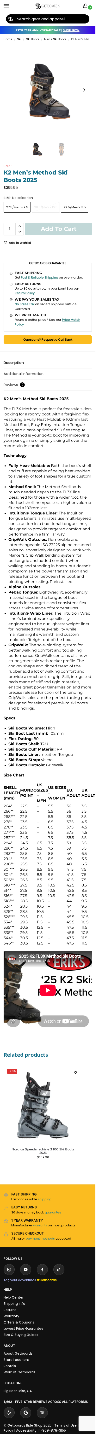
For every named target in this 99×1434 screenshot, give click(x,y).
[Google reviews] (25, 1412)
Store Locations (17, 1359)
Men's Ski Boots (55, 39)
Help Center (14, 1297)
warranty (40, 1225)
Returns (10, 1309)
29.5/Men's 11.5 (74, 207)
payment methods (40, 1238)
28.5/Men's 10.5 (45, 207)
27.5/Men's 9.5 (17, 207)
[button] (86, 6)
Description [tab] (14, 362)
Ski (19, 39)
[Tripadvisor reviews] (42, 1412)
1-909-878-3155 (52, 1430)
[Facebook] (42, 1269)
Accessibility (26, 1430)
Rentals (10, 1366)
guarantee (53, 1212)
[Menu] (11, 6)
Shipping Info (14, 1303)
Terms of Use (65, 1425)
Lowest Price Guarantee (23, 1328)
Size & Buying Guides (21, 1334)
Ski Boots (32, 39)
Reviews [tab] (13, 384)
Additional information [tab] (23, 373)
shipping (44, 1199)
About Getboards (18, 1353)
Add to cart (58, 228)
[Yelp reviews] (9, 1412)
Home (8, 39)
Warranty (11, 1316)
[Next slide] (84, 90)
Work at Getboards (19, 1372)
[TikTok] (58, 1269)
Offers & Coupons (19, 1322)
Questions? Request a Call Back (47, 340)
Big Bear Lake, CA (18, 1390)
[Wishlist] (75, 1072)
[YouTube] (25, 1269)
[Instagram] (9, 1269)
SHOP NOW (71, 30)
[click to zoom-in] (49, 90)
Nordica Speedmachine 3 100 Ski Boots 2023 (43, 1151)
